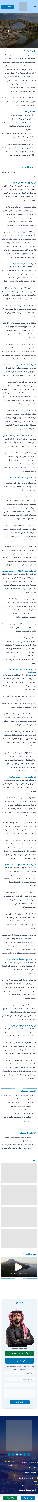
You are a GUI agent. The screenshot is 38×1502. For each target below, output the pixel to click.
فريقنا (4, 98)
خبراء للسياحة (28, 173)
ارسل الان (19, 1402)
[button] (19, 1267)
